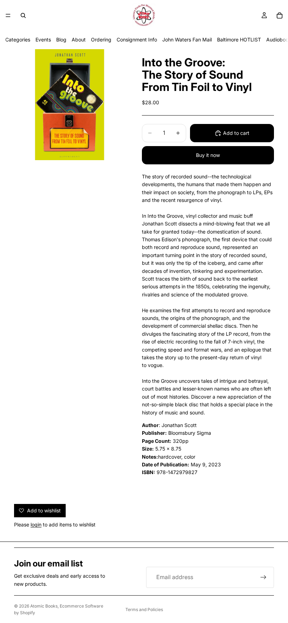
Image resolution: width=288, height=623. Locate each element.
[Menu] (8, 15)
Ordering (101, 39)
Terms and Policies (144, 609)
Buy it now (208, 155)
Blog (61, 39)
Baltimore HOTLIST (239, 39)
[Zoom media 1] (69, 104)
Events (43, 39)
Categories (17, 39)
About (79, 39)
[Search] (23, 15)
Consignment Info (137, 39)
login (36, 524)
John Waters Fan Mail (187, 39)
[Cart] (279, 15)
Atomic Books (44, 606)
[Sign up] (263, 577)
